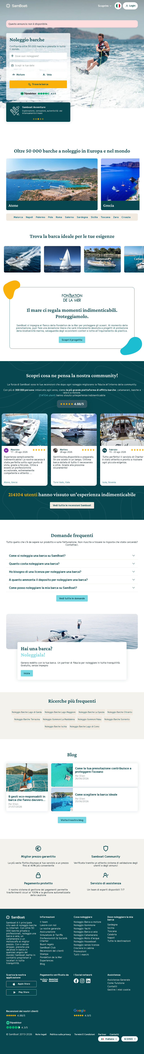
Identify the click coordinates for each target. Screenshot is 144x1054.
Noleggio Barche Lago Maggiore (60, 712)
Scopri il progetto (72, 339)
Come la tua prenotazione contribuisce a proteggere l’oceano (103, 770)
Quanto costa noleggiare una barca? (34, 564)
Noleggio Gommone (84, 925)
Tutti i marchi (81, 954)
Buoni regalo (47, 944)
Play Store (23, 992)
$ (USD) (128, 1038)
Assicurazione (47, 931)
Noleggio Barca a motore (87, 921)
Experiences (46, 960)
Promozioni (80, 951)
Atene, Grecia (10, 482)
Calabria (112, 934)
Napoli (29, 217)
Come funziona (115, 983)
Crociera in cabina (84, 948)
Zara (116, 217)
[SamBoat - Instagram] (82, 980)
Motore (20, 74)
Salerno (69, 217)
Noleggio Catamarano (86, 935)
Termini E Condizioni (84, 1034)
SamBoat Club (48, 947)
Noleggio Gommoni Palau (89, 719)
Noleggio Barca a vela (85, 931)
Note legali (41, 1034)
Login (132, 5)
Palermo (40, 217)
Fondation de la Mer (51, 957)
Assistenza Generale (118, 979)
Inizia (27, 673)
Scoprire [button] (103, 5)
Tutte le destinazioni (119, 941)
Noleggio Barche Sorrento (117, 719)
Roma (59, 217)
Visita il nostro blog (72, 820)
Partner (102, 1034)
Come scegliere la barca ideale (96, 794)
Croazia (126, 217)
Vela (49, 74)
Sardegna (82, 217)
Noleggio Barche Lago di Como (84, 726)
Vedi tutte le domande (72, 598)
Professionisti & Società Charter (53, 939)
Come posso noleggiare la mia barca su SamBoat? (43, 588)
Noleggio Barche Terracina (27, 719)
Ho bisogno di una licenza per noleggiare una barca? (45, 572)
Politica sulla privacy (60, 1034)
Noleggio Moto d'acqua (86, 938)
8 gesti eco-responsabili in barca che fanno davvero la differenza (26, 799)
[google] (80, 1010)
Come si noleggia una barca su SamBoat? (37, 555)
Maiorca (18, 217)
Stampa (44, 954)
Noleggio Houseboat (85, 941)
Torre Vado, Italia (61, 482)
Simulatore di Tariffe (51, 935)
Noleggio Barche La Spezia (91, 712)
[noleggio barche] (16, 5)
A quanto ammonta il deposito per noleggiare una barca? (48, 580)
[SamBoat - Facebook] (76, 980)
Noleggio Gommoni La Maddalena (59, 719)
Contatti (112, 986)
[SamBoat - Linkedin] (88, 980)
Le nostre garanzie (50, 928)
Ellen (15, 804)
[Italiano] (118, 5)
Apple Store (23, 983)
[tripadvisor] (14, 1022)
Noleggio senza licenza (86, 944)
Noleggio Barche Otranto (120, 712)
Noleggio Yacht (82, 928)
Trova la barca (39, 84)
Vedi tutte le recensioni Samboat (72, 505)
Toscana (105, 217)
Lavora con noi (48, 925)
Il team (44, 921)
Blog (42, 963)
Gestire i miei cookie (118, 989)
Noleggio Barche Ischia (56, 726)
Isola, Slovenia (109, 482)
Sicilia (94, 217)
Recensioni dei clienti (52, 950)
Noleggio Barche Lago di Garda (27, 712)
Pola (50, 217)
